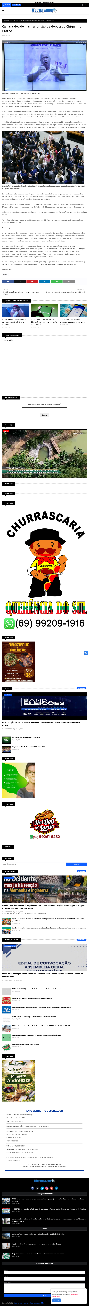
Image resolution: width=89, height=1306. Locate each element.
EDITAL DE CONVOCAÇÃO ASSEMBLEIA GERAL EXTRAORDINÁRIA (32, 998)
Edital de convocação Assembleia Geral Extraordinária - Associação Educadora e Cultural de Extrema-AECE (42, 975)
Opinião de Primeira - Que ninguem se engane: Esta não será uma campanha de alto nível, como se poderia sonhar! (49, 928)
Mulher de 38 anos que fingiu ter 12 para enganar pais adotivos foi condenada (15, 322)
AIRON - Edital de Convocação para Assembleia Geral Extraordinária (34, 1017)
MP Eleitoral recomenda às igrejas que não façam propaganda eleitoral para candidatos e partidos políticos (48, 1200)
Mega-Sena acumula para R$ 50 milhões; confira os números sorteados (38, 1254)
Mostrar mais (81, 688)
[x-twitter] (37, 1188)
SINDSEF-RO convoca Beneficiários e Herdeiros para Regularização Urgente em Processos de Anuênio (49, 1209)
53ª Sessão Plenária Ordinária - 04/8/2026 (26, 737)
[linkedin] (56, 1188)
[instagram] (47, 1188)
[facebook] (32, 1188)
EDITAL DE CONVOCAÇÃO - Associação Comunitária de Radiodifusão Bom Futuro (37, 989)
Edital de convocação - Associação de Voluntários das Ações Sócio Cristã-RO (36, 1035)
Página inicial (8, 20)
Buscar (44, 415)
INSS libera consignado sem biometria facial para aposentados (72, 321)
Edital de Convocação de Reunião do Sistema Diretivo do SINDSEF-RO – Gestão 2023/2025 (41, 1026)
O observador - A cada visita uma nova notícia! (29, 1303)
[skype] (42, 1188)
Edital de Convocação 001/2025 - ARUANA (25, 1044)
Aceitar (56, 1300)
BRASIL (15, 20)
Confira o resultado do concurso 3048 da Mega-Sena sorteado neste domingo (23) (44, 322)
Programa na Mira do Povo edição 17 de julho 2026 (28, 747)
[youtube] (51, 1188)
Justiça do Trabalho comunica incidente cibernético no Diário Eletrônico (38, 1234)
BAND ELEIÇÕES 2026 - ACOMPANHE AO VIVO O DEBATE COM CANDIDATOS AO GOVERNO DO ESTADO (41, 724)
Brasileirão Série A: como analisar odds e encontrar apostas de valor (37, 1244)
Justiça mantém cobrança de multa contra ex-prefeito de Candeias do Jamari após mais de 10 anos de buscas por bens (49, 1220)
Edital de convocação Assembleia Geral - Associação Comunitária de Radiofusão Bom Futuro (41, 1007)
